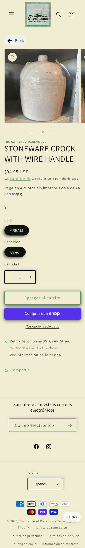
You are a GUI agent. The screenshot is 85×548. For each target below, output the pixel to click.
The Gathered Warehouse (37, 521)
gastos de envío (20, 178)
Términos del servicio (64, 536)
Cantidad (11, 264)
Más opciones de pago (43, 326)
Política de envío (24, 544)
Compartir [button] (20, 369)
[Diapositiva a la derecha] (53, 132)
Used (15, 252)
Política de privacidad (27, 536)
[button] (11, 14)
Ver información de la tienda (35, 354)
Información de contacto (60, 544)
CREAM (16, 230)
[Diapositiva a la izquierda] (31, 132)
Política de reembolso (51, 527)
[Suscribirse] (69, 425)
